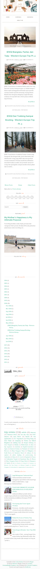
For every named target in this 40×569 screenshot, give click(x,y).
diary (32, 445)
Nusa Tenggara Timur (18, 451)
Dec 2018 (9, 306)
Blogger (32, 562)
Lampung (18, 441)
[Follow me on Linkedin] (24, 197)
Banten (19, 463)
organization (22, 467)
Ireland (32, 449)
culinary (29, 453)
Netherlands (16, 110)
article (24, 432)
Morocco (6, 451)
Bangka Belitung (28, 443)
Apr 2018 (9, 336)
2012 (5, 359)
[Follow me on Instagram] (12, 197)
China (13, 457)
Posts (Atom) (17, 189)
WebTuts (14, 563)
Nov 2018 (9, 309)
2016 (5, 348)
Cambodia (7, 457)
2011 (5, 362)
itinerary (33, 432)
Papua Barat (24, 461)
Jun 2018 (8, 320)
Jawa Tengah (8, 445)
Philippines (30, 451)
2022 (5, 292)
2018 (5, 303)
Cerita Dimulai (19, 562)
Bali (14, 463)
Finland (25, 463)
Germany (31, 463)
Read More (31, 102)
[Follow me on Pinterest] (28, 197)
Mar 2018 (9, 338)
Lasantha (29, 563)
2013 (5, 356)
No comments (29, 59)
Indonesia (30, 17)
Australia (17, 447)
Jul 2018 (8, 317)
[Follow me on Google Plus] (20, 197)
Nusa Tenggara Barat (12, 461)
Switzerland (14, 467)
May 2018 (9, 323)
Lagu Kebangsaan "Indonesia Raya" (22, 475)
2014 (5, 354)
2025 (5, 283)
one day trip (25, 434)
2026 (5, 280)
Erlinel (11, 59)
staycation (29, 467)
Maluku (16, 445)
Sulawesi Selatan (15, 449)
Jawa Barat (17, 436)
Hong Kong (29, 439)
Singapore (33, 461)
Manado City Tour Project (11, 465)
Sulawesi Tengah (24, 465)
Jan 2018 (8, 341)
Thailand (24, 449)
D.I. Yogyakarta (19, 439)
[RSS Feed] (32, 197)
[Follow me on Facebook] (8, 197)
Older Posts (31, 185)
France (34, 457)
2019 (5, 300)
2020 (5, 297)
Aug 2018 (9, 314)
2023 (5, 289)
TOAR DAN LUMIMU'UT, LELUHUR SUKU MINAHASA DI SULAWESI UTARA (23, 489)
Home (7, 17)
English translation (28, 106)
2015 (5, 351)
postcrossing (29, 455)
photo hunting (17, 455)
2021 (5, 295)
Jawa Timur (8, 441)
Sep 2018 (9, 311)
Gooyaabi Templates (32, 565)
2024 (5, 286)
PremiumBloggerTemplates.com (11, 565)
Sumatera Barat (19, 453)
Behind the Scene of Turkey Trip (22, 518)
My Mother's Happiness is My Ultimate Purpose (18, 218)
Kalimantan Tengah (12, 459)
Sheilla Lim (28, 567)
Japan (5, 449)
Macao (34, 459)
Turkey (26, 441)
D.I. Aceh (20, 457)
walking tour (17, 443)
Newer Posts (9, 185)
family (8, 463)
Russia (27, 436)
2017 (5, 345)
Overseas (18, 17)
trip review (24, 110)
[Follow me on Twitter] (16, 197)
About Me (20, 20)
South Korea (8, 453)
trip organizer (8, 447)
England (27, 457)
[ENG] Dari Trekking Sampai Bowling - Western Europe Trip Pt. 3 (20, 120)
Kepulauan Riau (24, 459)
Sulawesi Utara (12, 434)
